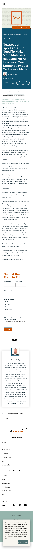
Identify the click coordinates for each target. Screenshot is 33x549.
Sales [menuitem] (4, 479)
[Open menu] (29, 4)
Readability (7, 39)
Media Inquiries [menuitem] (7, 491)
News (25, 34)
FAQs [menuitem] (3, 461)
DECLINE (25, 542)
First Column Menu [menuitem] (16, 437)
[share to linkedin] (28, 83)
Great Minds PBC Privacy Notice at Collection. (15, 322)
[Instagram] (14, 506)
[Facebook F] (9, 506)
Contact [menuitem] (4, 475)
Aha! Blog (9, 91)
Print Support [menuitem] (6, 487)
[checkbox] (15, 305)
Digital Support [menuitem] (7, 483)
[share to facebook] (18, 83)
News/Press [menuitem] (6, 450)
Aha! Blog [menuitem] (5, 453)
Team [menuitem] (3, 446)
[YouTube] (25, 506)
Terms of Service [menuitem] (16, 515)
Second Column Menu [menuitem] (16, 471)
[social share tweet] (23, 83)
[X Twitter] (20, 506)
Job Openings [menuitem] (6, 457)
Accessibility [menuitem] (6, 465)
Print (6, 82)
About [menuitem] (4, 442)
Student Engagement (14, 34)
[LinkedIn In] (3, 506)
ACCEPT (20, 542)
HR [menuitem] (3, 495)
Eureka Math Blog (19, 91)
